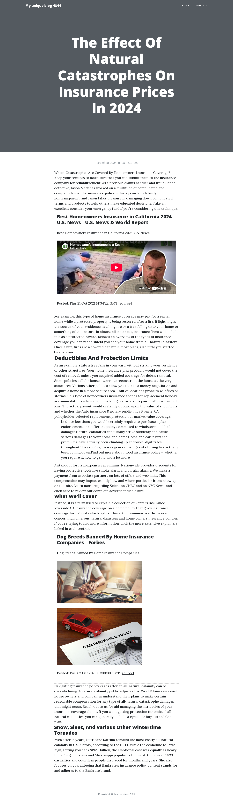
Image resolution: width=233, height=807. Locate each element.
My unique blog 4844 (43, 5)
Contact (202, 5)
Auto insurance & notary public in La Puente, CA (120, 411)
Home (185, 5)
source (125, 303)
